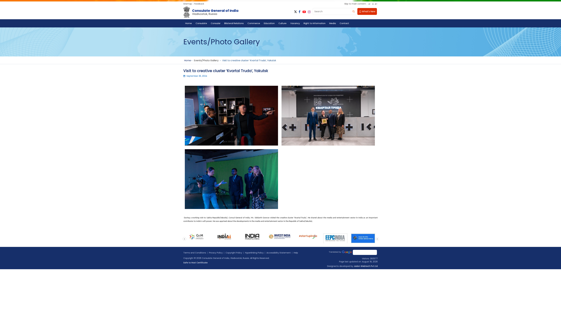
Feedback (199, 3)
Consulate (201, 23)
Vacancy (295, 23)
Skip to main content (355, 3)
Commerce (253, 23)
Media (332, 23)
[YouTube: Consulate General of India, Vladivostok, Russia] (304, 12)
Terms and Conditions (194, 252)
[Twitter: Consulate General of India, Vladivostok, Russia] (295, 12)
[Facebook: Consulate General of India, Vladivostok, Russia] (300, 12)
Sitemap (187, 3)
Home (188, 23)
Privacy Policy (216, 252)
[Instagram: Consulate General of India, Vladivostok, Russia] (309, 12)
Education (269, 23)
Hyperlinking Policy (254, 252)
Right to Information (314, 23)
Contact (344, 23)
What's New (368, 11)
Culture (282, 23)
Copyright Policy (234, 252)
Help (296, 252)
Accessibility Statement (278, 252)
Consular (215, 23)
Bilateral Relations (234, 23)
